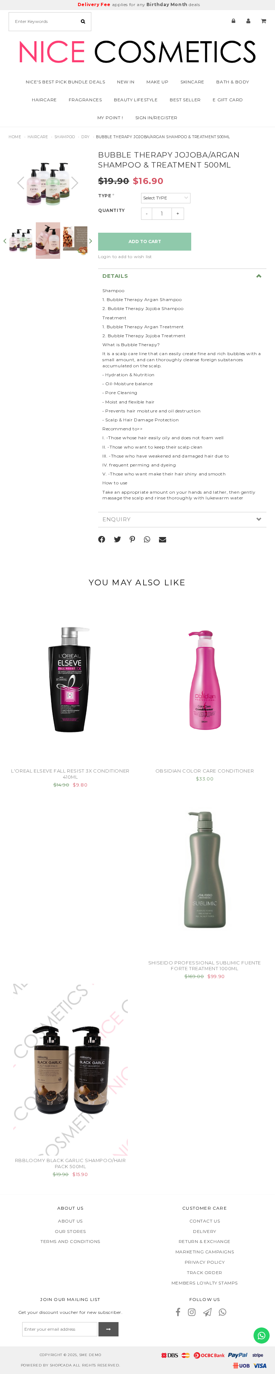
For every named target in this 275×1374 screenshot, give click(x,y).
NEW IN (126, 81)
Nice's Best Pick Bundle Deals (65, 81)
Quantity (111, 210)
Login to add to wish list (125, 256)
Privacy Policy (205, 1262)
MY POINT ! (110, 117)
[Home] (137, 50)
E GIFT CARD (228, 99)
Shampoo (64, 137)
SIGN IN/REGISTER (156, 117)
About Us (70, 1221)
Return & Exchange (205, 1241)
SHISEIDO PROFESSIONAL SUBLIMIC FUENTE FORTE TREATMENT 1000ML (204, 966)
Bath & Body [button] (232, 81)
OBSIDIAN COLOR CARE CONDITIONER (204, 771)
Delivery (204, 1231)
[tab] (182, 276)
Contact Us (204, 1221)
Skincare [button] (192, 81)
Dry (85, 137)
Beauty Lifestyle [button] (136, 99)
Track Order (204, 1272)
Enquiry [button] (116, 520)
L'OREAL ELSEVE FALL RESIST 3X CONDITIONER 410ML (70, 774)
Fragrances (85, 99)
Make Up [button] (157, 81)
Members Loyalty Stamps (205, 1283)
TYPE (106, 195)
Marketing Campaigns (204, 1251)
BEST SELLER (185, 99)
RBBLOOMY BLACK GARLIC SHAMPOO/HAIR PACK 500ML (70, 1163)
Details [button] (115, 276)
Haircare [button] (44, 99)
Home (15, 137)
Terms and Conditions (70, 1241)
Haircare (38, 137)
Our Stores (70, 1231)
